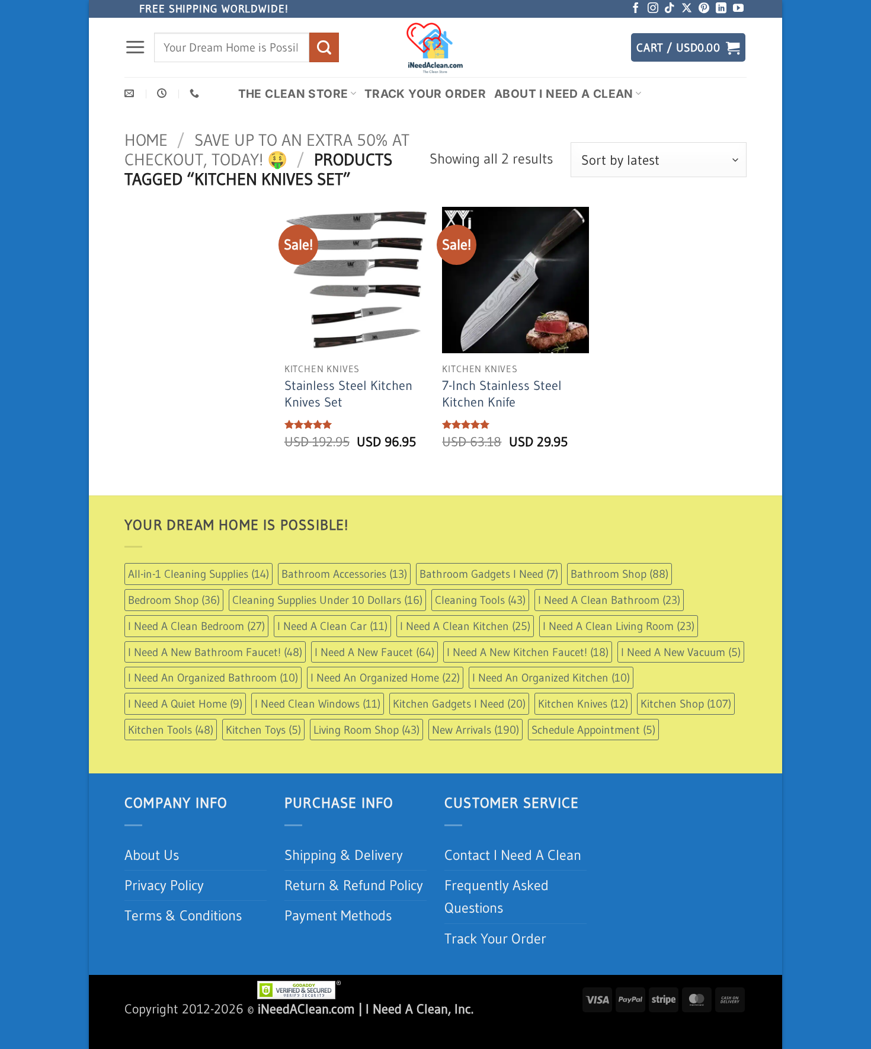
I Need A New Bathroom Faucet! (215, 652)
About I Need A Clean (563, 94)
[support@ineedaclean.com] (130, 93)
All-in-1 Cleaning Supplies (198, 574)
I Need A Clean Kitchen (465, 626)
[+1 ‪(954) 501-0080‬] (196, 93)
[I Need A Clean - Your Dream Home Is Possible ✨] (435, 47)
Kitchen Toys (263, 729)
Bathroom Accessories (344, 574)
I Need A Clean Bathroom (609, 600)
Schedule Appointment (593, 729)
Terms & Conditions (183, 915)
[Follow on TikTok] (669, 9)
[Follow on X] (686, 9)
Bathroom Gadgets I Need (489, 574)
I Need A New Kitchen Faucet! (528, 652)
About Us (151, 854)
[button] (135, 47)
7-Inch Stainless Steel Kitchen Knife (502, 394)
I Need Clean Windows (317, 703)
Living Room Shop (366, 729)
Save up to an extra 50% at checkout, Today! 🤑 (266, 149)
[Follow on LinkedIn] (721, 9)
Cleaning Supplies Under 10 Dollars (327, 600)
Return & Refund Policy (353, 885)
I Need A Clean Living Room (618, 626)
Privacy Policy (164, 885)
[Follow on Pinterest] (704, 9)
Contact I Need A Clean (512, 854)
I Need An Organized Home (385, 677)
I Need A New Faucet (374, 652)
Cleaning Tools (480, 600)
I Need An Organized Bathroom (213, 677)
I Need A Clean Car (332, 626)
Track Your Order (425, 94)
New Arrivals (475, 729)
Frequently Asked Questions (496, 896)
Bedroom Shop (174, 600)
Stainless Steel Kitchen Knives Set (348, 394)
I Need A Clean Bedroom (196, 626)
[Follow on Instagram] (653, 9)
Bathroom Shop (619, 574)
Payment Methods (338, 915)
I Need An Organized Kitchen (551, 677)
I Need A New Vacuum (681, 652)
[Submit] (324, 47)
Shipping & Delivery (343, 854)
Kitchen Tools (170, 729)
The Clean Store (293, 94)
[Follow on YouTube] (738, 9)
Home (146, 140)
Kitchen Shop (686, 703)
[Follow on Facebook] (635, 9)
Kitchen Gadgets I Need (459, 703)
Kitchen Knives (583, 703)
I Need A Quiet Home (185, 703)
